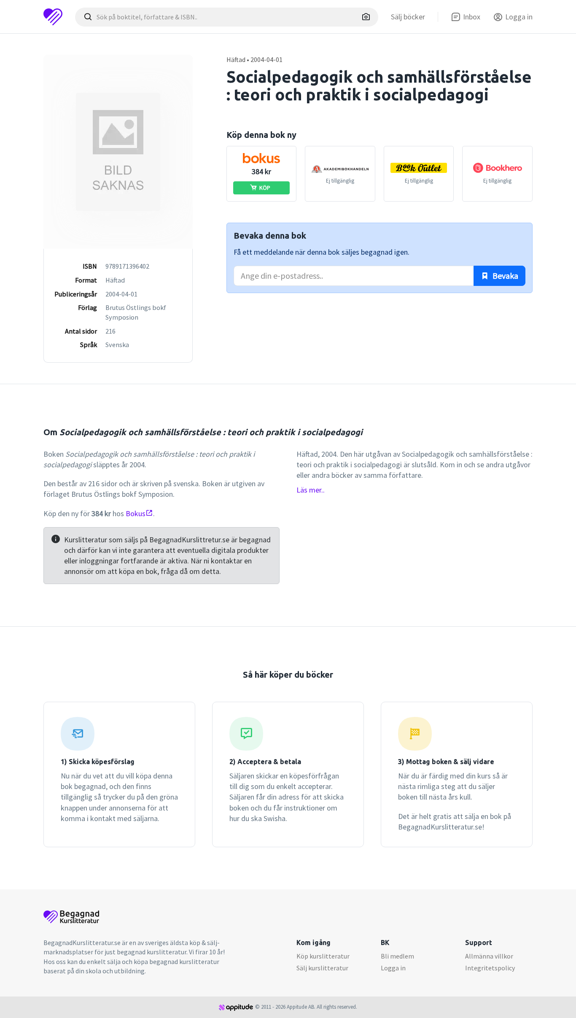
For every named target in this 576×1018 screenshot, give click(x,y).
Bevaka (504, 275)
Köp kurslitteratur (323, 956)
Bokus (135, 513)
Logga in (393, 968)
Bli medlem (397, 956)
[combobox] (226, 17)
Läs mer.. (310, 490)
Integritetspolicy (490, 968)
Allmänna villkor (489, 956)
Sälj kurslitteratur (322, 968)
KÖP (264, 187)
